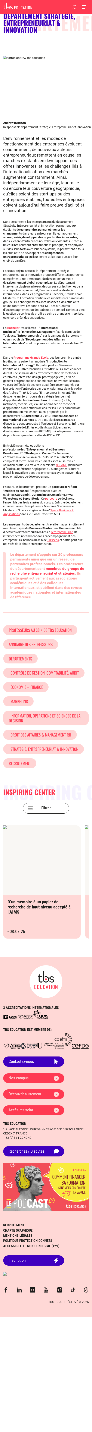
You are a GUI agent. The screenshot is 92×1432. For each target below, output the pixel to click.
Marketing (18, 701)
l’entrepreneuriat (62, 532)
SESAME (61, 465)
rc (50, 498)
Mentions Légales (17, 1236)
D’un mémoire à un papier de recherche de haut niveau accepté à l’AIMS (39, 907)
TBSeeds (53, 540)
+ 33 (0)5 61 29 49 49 (17, 1137)
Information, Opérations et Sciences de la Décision (44, 718)
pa (47, 498)
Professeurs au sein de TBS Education (40, 630)
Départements (20, 659)
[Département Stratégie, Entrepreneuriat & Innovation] (17, 6)
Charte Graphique (18, 1230)
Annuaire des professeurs (31, 644)
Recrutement (20, 763)
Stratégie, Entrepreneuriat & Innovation (43, 749)
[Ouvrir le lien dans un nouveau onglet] (10, 1017)
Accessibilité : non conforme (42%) (31, 1246)
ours (54, 498)
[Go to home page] (46, 981)
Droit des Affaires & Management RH (40, 735)
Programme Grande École (30, 357)
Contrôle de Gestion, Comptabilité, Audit (44, 673)
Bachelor (13, 328)
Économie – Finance (26, 687)
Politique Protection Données (27, 1241)
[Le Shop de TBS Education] (46, 1274)
